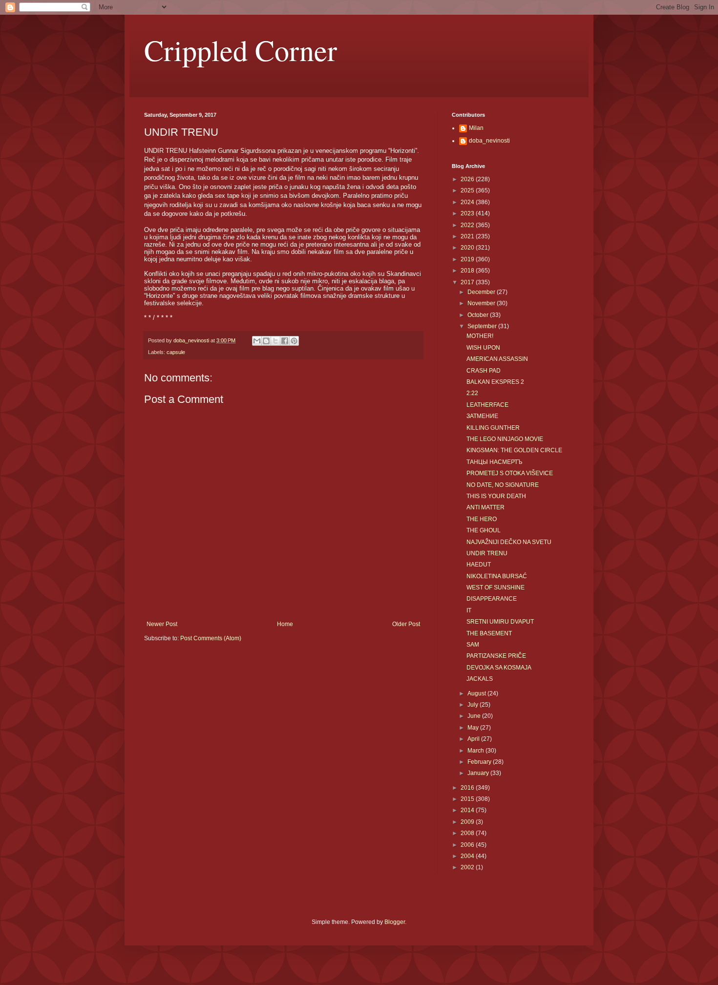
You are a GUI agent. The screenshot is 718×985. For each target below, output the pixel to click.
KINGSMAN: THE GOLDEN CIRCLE (514, 450)
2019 (468, 259)
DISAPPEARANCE (491, 598)
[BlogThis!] (266, 341)
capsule (176, 352)
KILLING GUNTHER (493, 427)
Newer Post (162, 624)
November (482, 303)
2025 (468, 190)
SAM (472, 644)
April (474, 738)
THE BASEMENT (489, 633)
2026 (468, 179)
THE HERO (481, 519)
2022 (468, 225)
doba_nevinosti (489, 140)
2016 (468, 787)
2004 (468, 856)
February (480, 761)
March (476, 750)
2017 (468, 282)
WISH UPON (483, 347)
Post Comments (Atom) (210, 638)
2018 (468, 270)
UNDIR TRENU (486, 553)
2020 (468, 247)
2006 (468, 844)
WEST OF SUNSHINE (495, 587)
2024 (468, 202)
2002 (468, 867)
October (478, 315)
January (478, 773)
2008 (468, 833)
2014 (468, 810)
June (474, 716)
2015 (468, 799)
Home (285, 624)
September (482, 326)
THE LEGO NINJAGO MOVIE (504, 439)
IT (468, 610)
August (477, 693)
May (473, 727)
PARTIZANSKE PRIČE (496, 655)
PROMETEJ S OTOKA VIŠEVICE (509, 473)
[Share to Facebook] (285, 341)
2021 (468, 236)
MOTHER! (479, 336)
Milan (476, 128)
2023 (468, 213)
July (473, 704)
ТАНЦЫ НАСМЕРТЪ (494, 462)
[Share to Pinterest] (294, 341)
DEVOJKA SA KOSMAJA (498, 667)
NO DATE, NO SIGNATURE (502, 485)
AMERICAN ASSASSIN (497, 359)
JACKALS (479, 678)
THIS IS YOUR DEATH (496, 496)
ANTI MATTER (485, 507)
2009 (468, 821)
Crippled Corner (240, 49)
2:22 (472, 393)
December (482, 292)
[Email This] (257, 341)
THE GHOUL (483, 530)
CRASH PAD (483, 370)
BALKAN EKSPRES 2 (495, 381)
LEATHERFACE (487, 404)
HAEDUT (478, 564)
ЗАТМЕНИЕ (482, 416)
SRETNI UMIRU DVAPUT (500, 621)
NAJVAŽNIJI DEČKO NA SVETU (508, 542)
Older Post (406, 624)
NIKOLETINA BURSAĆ (496, 576)
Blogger (394, 922)
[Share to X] (275, 341)
